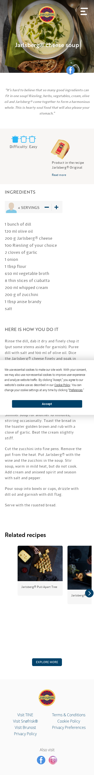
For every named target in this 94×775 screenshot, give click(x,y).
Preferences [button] (76, 390)
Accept (47, 404)
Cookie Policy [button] (62, 385)
